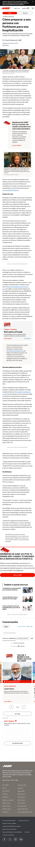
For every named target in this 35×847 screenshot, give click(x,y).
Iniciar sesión (21, 626)
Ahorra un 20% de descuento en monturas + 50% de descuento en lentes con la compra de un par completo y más (16, 692)
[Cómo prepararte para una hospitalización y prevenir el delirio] (28, 608)
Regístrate (17, 8)
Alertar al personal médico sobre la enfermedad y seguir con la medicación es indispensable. (17, 34)
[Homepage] (5, 8)
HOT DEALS (9, 721)
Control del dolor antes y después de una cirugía (10, 597)
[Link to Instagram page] (16, 839)
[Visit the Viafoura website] (21, 646)
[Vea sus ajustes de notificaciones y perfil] (32, 638)
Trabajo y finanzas (10, 329)
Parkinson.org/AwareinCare (16, 351)
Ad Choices (27, 832)
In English (5, 45)
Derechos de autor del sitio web (9, 829)
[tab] (9, 638)
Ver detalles (8, 338)
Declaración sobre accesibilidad (9, 823)
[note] (17, 72)
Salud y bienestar (10, 686)
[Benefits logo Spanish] (7, 326)
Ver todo (27, 338)
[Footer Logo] (17, 766)
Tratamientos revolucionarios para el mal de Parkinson (11, 589)
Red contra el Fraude (13, 332)
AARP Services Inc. (22, 794)
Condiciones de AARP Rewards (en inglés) (11, 826)
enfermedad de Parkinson (10, 190)
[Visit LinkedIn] (21, 839)
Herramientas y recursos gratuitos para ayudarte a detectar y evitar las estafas (15, 335)
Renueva (25, 13)
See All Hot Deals (17, 743)
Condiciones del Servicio (23, 820)
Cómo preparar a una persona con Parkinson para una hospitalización (16, 25)
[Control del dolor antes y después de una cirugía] (28, 599)
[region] (17, 635)
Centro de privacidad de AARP (8, 820)
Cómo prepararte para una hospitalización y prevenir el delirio (11, 607)
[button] (11, 707)
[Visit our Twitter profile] (10, 839)
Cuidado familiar (8, 16)
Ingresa (24, 8)
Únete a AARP (16, 145)
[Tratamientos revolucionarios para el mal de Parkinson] (28, 590)
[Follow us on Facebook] (4, 839)
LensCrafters (9, 689)
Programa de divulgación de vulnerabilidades (12, 832)
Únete (9, 13)
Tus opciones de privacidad (8, 835)
